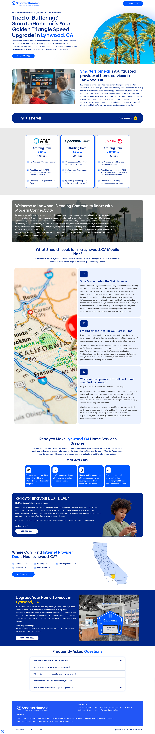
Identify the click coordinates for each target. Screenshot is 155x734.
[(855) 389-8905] (135, 118)
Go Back (20, 714)
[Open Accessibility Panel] (2, 731)
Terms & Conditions (20, 730)
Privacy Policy (36, 730)
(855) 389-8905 (125, 118)
